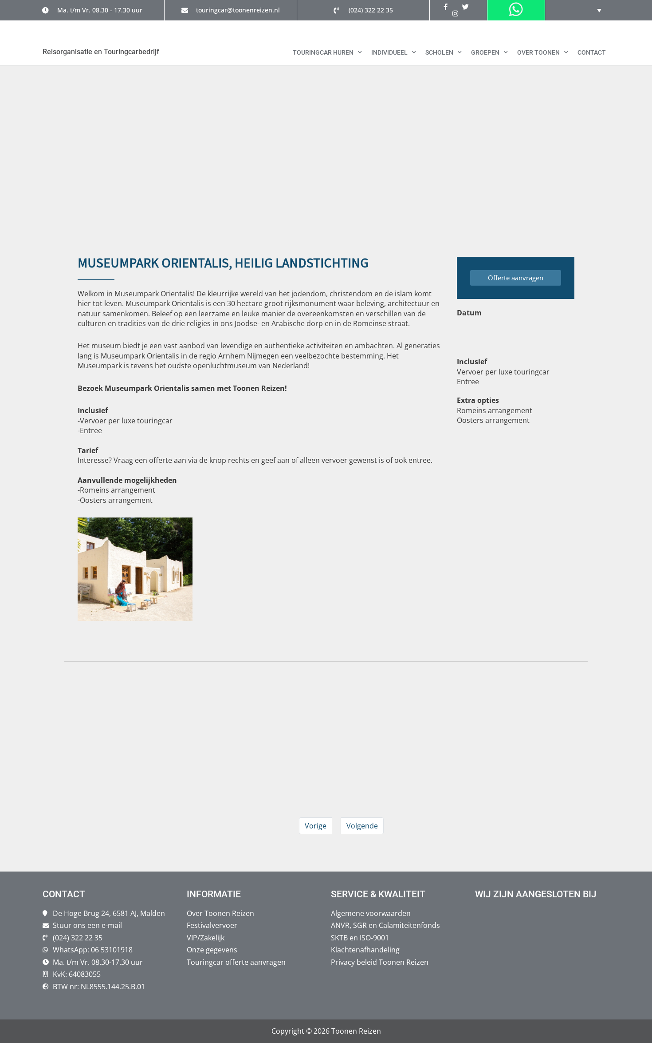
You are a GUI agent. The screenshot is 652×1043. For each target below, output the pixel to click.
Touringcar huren (323, 52)
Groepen (485, 52)
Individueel (389, 52)
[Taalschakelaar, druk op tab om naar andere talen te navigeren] (592, 10)
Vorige (315, 826)
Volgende (362, 826)
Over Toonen (538, 52)
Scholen (439, 52)
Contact (591, 52)
